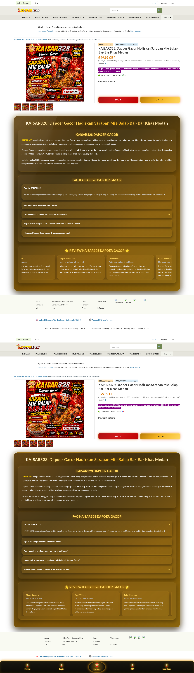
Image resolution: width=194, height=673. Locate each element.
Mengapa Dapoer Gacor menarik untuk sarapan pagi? (47, 233)
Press (84, 308)
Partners (85, 305)
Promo (27, 669)
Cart (172, 3)
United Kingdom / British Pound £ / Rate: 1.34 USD (60, 320)
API (37, 308)
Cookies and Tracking (100, 328)
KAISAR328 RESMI (135, 17)
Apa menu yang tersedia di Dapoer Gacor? (42, 205)
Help (36, 3)
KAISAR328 (26, 17)
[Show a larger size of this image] (17, 107)
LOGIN (118, 100)
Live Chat (167, 669)
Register (164, 3)
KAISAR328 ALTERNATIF (115, 17)
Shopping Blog (67, 301)
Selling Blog (56, 301)
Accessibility (116, 328)
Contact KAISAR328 (60, 305)
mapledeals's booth (46, 31)
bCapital (101, 308)
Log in (154, 3)
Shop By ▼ (167, 17)
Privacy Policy (129, 328)
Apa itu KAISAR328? (32, 188)
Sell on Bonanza (23, 3)
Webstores (102, 301)
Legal (84, 301)
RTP (132, 669)
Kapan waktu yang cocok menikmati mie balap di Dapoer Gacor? (52, 224)
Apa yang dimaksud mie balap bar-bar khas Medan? (46, 214)
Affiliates (39, 305)
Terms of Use (143, 328)
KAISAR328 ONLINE (60, 17)
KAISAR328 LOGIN (41, 17)
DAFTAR (160, 100)
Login (61, 669)
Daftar (97, 669)
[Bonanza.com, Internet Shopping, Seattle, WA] (140, 319)
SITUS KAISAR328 (78, 17)
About (38, 301)
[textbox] (133, 10)
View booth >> (136, 31)
